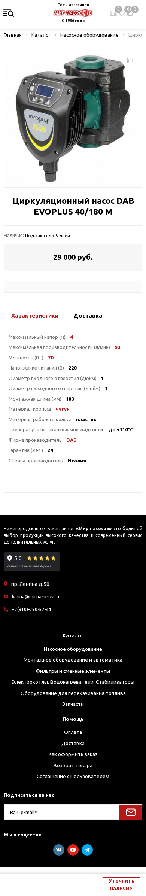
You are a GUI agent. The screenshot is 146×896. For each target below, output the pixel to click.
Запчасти (73, 704)
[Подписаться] (130, 812)
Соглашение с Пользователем (73, 776)
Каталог (73, 635)
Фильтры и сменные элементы (73, 671)
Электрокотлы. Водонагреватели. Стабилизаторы (73, 682)
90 (117, 347)
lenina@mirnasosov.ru (35, 596)
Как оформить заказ (73, 754)
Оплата (73, 732)
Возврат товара (73, 765)
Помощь (73, 719)
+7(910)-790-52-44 (31, 609)
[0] (121, 13)
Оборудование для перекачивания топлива (73, 693)
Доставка (73, 743)
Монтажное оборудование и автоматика (73, 660)
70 (50, 357)
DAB (71, 440)
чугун (63, 408)
